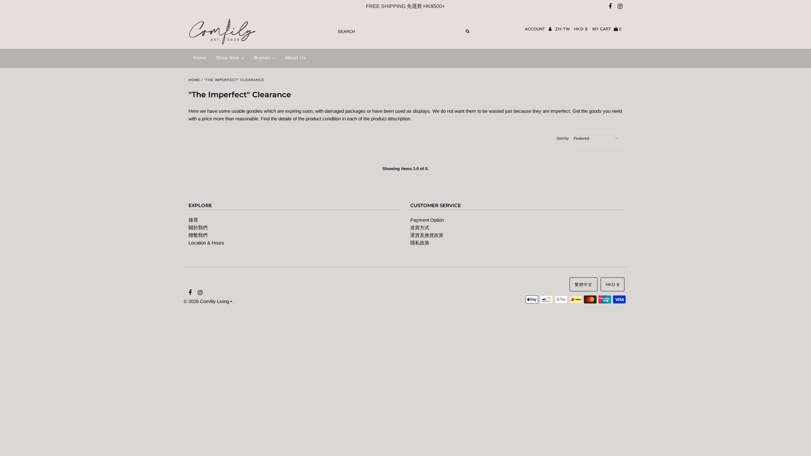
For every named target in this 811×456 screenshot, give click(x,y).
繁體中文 (583, 284)
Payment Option (427, 220)
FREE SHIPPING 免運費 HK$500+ (405, 6)
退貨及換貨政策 (427, 235)
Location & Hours (206, 242)
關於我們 (198, 227)
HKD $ (581, 29)
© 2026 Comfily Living (206, 301)
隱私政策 (419, 242)
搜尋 (193, 220)
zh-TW (562, 29)
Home (194, 80)
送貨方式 (419, 227)
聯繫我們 (198, 235)
